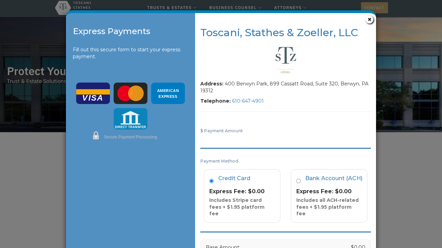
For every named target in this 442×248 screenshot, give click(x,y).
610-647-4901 (248, 101)
